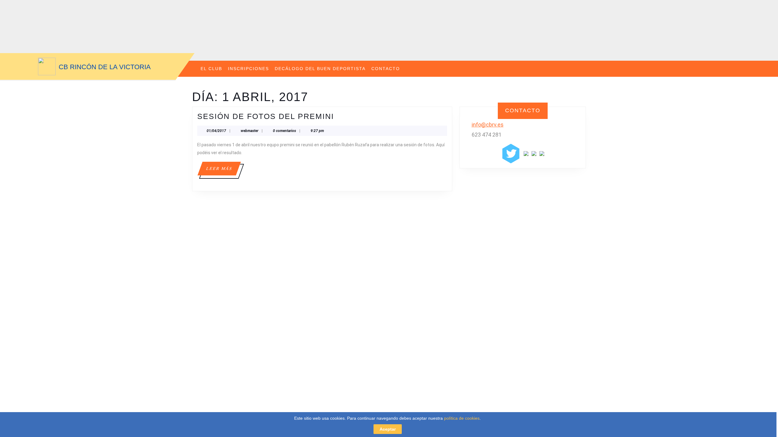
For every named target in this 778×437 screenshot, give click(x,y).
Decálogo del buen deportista (320, 68)
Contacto (385, 68)
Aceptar (388, 429)
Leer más (223, 170)
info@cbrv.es (488, 124)
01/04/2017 (216, 131)
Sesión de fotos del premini (265, 116)
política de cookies (462, 418)
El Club (211, 68)
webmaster (249, 131)
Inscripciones (248, 68)
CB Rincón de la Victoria (105, 67)
